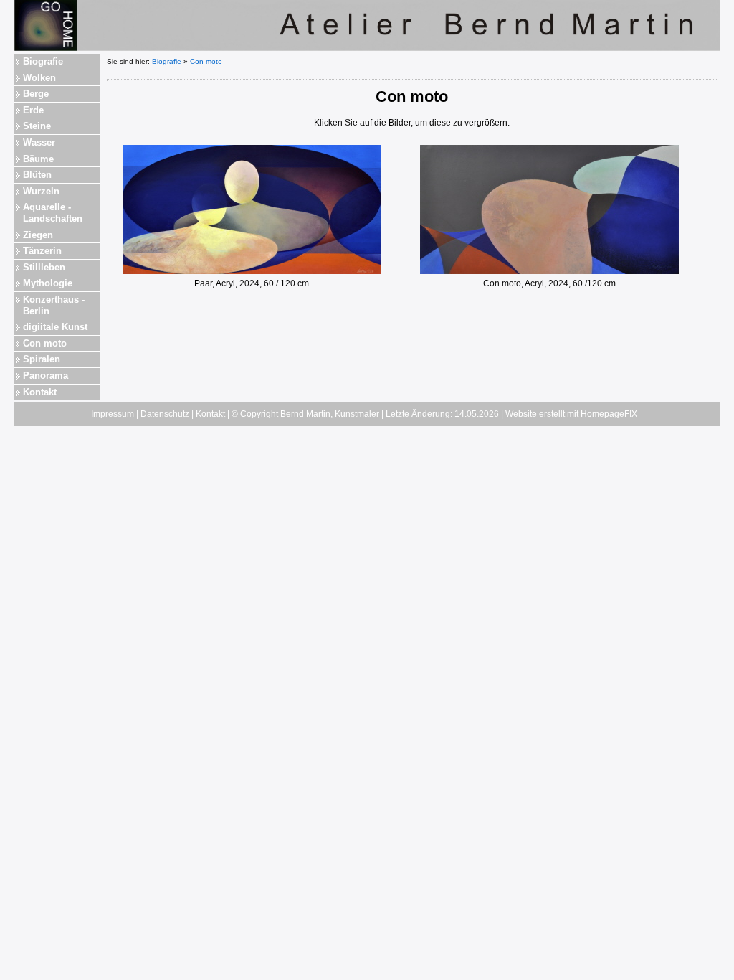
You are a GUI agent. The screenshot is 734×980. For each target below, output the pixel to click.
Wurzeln (41, 191)
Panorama (45, 375)
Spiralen (41, 359)
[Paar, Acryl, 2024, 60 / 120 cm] (251, 209)
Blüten (37, 174)
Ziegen (38, 235)
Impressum (112, 414)
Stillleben (44, 267)
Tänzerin (42, 250)
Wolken (39, 77)
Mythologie (47, 283)
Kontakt (40, 392)
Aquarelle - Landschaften (52, 213)
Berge (36, 93)
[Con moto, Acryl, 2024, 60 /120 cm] (549, 209)
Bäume (38, 159)
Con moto (45, 343)
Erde (33, 110)
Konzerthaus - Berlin (54, 305)
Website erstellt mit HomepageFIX (571, 414)
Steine (37, 126)
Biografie (43, 61)
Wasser (39, 142)
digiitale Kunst (55, 326)
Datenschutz (164, 414)
